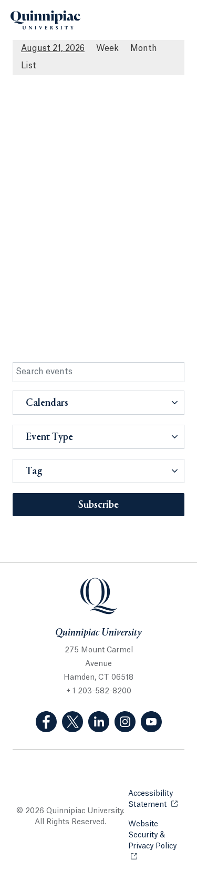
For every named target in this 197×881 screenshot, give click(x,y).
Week (107, 48)
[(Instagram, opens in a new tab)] (125, 721)
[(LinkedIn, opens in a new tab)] (98, 721)
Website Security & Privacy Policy (156, 835)
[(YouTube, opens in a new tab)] (151, 721)
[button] (98, 403)
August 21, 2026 (53, 48)
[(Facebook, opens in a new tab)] (46, 721)
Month (143, 48)
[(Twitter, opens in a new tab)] (72, 721)
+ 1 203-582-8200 (98, 691)
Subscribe (98, 505)
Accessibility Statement (156, 799)
